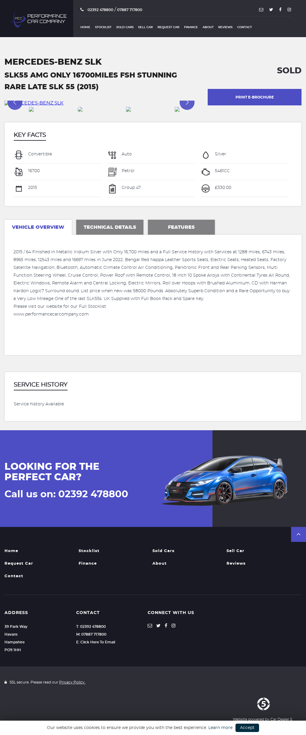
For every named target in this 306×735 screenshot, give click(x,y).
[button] (298, 534)
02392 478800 (100, 10)
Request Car (168, 27)
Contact (244, 27)
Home (85, 27)
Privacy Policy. (72, 682)
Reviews (225, 27)
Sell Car (145, 27)
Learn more (220, 728)
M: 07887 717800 (91, 634)
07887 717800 (129, 10)
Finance (191, 27)
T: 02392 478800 (91, 626)
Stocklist (103, 27)
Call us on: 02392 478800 (66, 494)
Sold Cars (125, 27)
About (208, 27)
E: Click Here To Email (95, 642)
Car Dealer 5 (281, 719)
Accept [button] (247, 728)
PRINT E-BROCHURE (254, 97)
